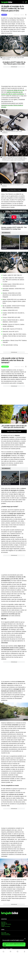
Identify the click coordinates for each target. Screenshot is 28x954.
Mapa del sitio (4, 923)
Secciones (3, 922)
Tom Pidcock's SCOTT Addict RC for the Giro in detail (13, 944)
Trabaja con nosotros (5, 926)
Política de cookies (5, 933)
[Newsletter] (26, 2)
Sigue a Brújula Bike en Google (14, 190)
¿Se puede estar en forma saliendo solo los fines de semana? (9, 246)
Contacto (3, 925)
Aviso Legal (3, 932)
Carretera (4, 14)
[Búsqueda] (23, 2)
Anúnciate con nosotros (6, 924)
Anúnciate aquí (14, 66)
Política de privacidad (5, 934)
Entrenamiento (5, 366)
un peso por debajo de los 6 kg (15, 90)
